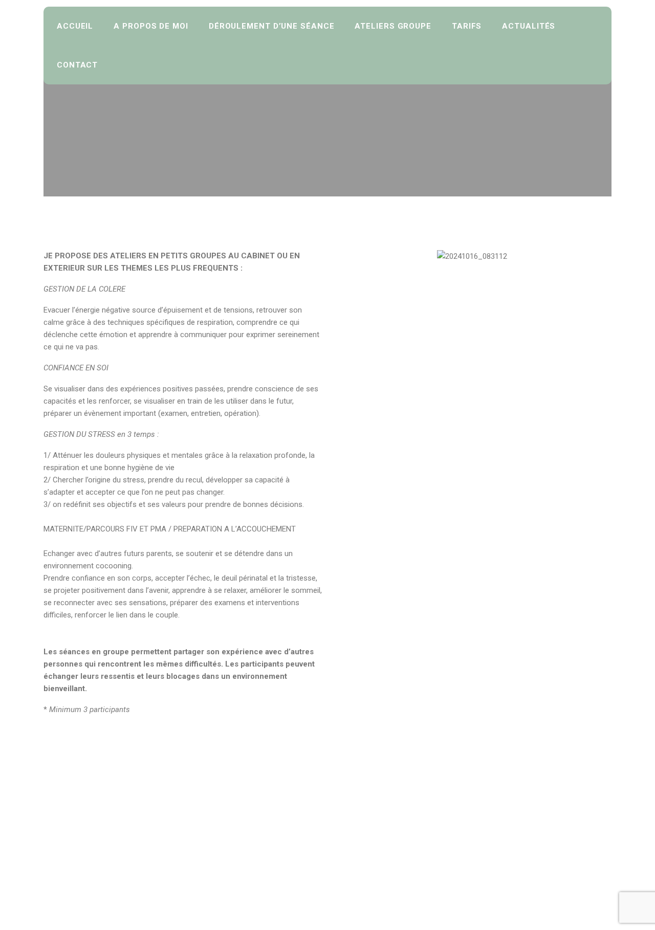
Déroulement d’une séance (272, 26)
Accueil (75, 26)
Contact (77, 65)
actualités (528, 26)
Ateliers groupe (393, 26)
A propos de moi (151, 26)
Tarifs (467, 26)
